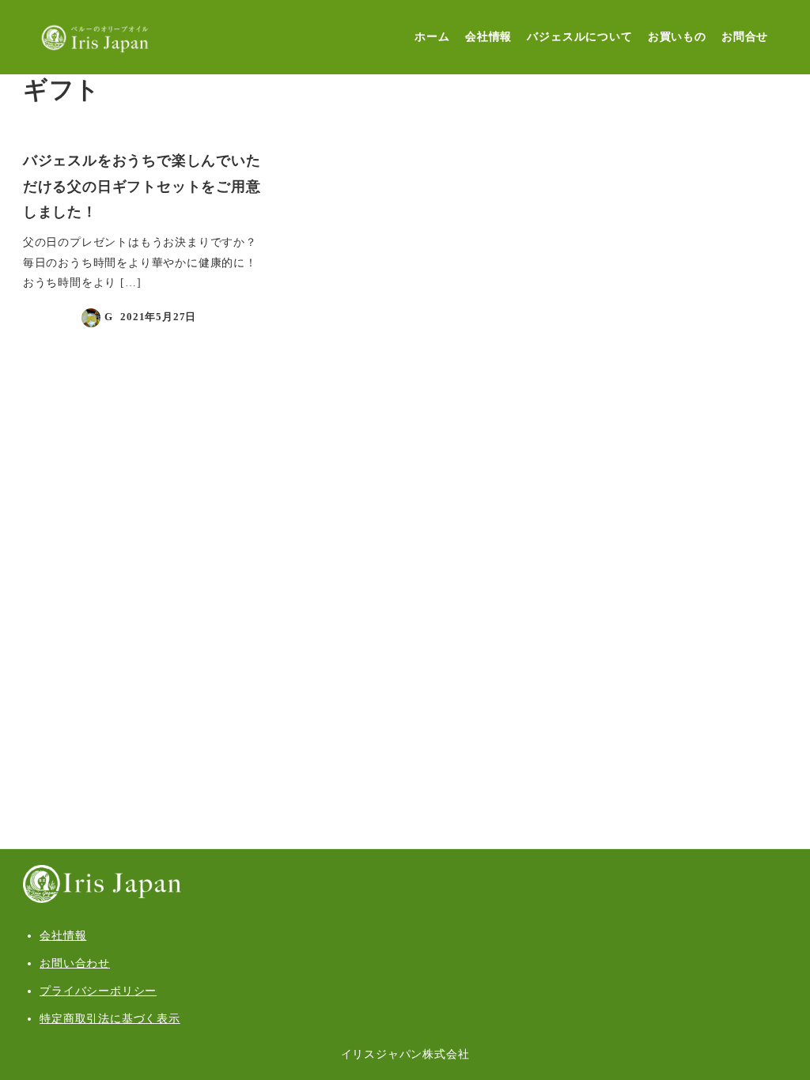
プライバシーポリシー (98, 990)
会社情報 (63, 935)
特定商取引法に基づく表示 (110, 1018)
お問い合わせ (75, 963)
